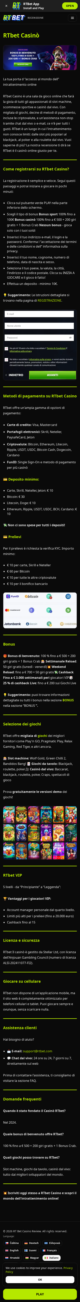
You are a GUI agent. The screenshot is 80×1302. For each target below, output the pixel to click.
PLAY (40, 1294)
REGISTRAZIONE (49, 300)
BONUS (68, 700)
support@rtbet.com (37, 1051)
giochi (42, 736)
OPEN (70, 6)
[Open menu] (72, 18)
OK (40, 1279)
